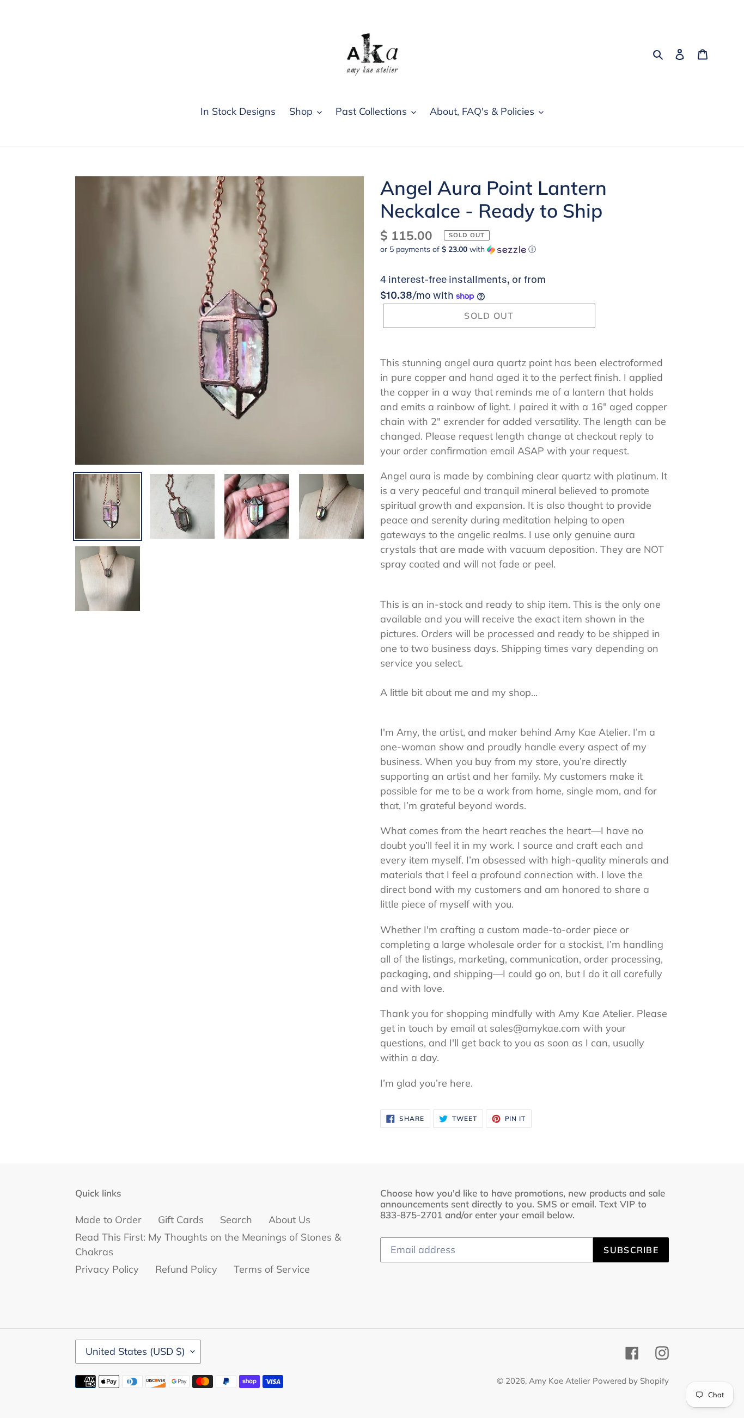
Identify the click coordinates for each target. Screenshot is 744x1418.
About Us (289, 1219)
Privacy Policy (107, 1269)
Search (236, 1219)
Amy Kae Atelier (559, 1381)
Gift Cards (181, 1219)
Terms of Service (272, 1269)
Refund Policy (186, 1269)
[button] (458, 249)
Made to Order (108, 1219)
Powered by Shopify (631, 1381)
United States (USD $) (135, 1351)
